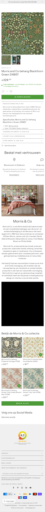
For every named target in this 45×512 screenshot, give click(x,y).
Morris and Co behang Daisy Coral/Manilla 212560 (32, 360)
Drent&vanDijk (16, 503)
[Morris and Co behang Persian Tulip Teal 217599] (33, 378)
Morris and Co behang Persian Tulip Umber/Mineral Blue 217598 (11, 392)
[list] (22, 168)
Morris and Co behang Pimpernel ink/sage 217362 (10, 360)
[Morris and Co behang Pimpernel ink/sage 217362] (11, 347)
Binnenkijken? (14, 175)
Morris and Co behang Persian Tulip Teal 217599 (32, 391)
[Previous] (4, 33)
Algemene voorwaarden (35, 505)
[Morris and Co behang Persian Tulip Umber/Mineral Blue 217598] (11, 378)
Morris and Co (6, 67)
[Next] (41, 33)
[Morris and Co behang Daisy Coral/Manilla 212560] (33, 347)
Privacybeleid (23, 505)
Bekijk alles (22, 403)
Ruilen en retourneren (17, 508)
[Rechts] (42, 2)
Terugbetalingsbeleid (11, 505)
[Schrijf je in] (42, 474)
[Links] (3, 2)
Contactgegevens (30, 508)
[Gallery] (22, 38)
